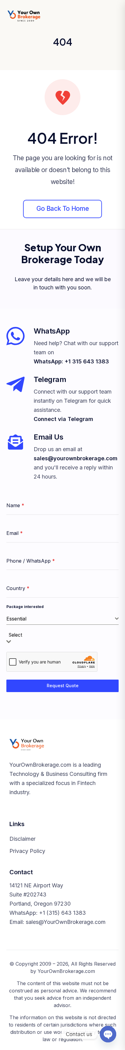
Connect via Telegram (63, 419)
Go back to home (62, 208)
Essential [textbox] (16, 619)
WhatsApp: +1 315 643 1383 (71, 361)
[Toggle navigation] (112, 16)
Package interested (25, 606)
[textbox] (17, 635)
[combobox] (62, 619)
